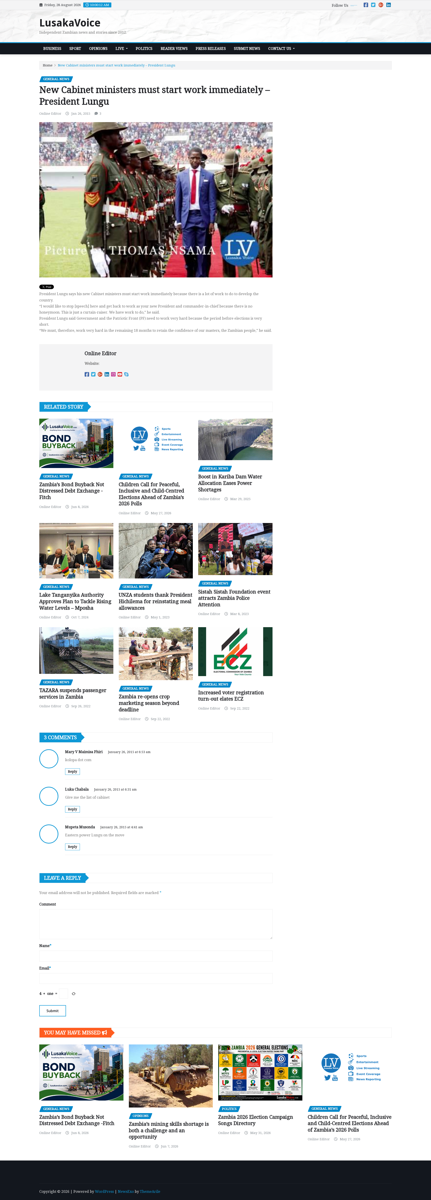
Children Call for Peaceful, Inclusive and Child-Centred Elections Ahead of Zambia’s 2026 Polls (349, 1123)
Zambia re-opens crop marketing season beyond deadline (149, 703)
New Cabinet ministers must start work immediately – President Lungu (116, 65)
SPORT (75, 48)
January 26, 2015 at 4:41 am (121, 827)
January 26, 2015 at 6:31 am (115, 789)
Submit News (247, 48)
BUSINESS (52, 48)
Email (45, 968)
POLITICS (144, 48)
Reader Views (174, 48)
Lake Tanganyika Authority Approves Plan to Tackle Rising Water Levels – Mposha (75, 601)
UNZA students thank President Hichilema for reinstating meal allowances (155, 601)
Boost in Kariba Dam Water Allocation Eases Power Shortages (230, 483)
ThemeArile (150, 1191)
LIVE (120, 48)
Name (45, 946)
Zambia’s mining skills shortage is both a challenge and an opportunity (169, 1130)
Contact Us (280, 48)
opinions (98, 48)
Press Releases (211, 48)
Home (48, 65)
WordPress (104, 1191)
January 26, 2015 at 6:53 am (129, 752)
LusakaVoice (70, 23)
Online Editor (50, 114)
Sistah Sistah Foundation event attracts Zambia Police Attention (234, 598)
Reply (72, 771)
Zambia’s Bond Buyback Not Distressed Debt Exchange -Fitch (71, 491)
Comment (47, 904)
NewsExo (126, 1191)
